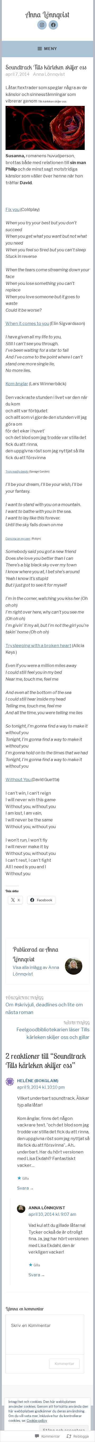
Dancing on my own (18, 538)
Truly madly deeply (17, 471)
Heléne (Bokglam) (37, 1080)
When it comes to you (27, 323)
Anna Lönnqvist (47, 14)
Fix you (13, 209)
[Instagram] (42, 25)
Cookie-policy (37, 1421)
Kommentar (64, 1363)
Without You (18, 779)
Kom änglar (17, 383)
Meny (50, 48)
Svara (23, 1188)
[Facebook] (53, 25)
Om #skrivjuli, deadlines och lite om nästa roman (44, 1005)
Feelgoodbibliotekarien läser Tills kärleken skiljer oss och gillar (52, 1030)
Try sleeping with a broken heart (38, 645)
